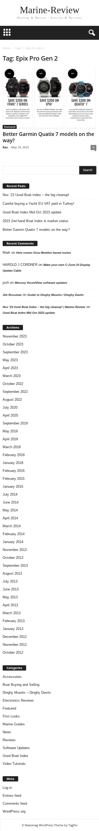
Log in (7, 788)
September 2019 (15, 423)
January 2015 (13, 486)
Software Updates (16, 748)
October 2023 (13, 344)
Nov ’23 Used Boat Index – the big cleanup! (36, 195)
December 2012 (15, 637)
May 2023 (10, 360)
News (7, 732)
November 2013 (15, 550)
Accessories (12, 677)
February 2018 (14, 455)
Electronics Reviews (18, 700)
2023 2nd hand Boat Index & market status (35, 221)
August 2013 (12, 573)
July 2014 (10, 494)
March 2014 (12, 526)
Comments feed (15, 803)
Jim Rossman (12, 294)
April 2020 (10, 415)
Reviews (9, 740)
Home (6, 48)
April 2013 (10, 605)
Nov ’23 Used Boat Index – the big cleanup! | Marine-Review (44, 307)
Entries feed (12, 796)
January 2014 (13, 542)
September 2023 (15, 352)
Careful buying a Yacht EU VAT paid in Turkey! (38, 204)
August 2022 (12, 400)
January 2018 (13, 463)
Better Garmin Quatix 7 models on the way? (48, 137)
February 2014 (14, 534)
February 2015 (14, 479)
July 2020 (10, 407)
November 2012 (15, 645)
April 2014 (10, 518)
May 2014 (10, 510)
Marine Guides (14, 724)
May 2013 (10, 597)
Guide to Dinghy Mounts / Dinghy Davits (55, 294)
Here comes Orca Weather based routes (43, 252)
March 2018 (12, 447)
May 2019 (10, 431)
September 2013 (15, 566)
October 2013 (13, 558)
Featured (9, 127)
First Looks (11, 716)
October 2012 (13, 652)
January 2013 (13, 629)
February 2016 (14, 471)
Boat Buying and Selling (21, 685)
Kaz (5, 147)
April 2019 (10, 439)
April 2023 (10, 368)
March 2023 (12, 376)
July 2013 (10, 581)
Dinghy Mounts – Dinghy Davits (27, 693)
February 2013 (14, 621)
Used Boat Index (15, 756)
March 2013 (12, 613)
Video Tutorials (14, 764)
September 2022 (15, 392)
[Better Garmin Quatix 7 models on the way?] (49, 98)
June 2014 (10, 502)
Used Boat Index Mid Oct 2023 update (32, 212)
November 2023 (15, 336)
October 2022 (13, 384)
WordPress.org (14, 811)
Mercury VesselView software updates (41, 282)
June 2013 (10, 589)
